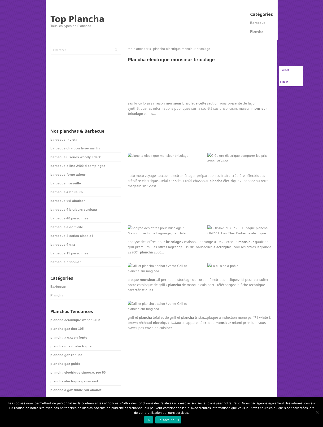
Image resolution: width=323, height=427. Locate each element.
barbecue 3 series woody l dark (75, 157)
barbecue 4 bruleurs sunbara (73, 209)
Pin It (284, 82)
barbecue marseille (65, 183)
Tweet (284, 70)
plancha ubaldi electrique (71, 346)
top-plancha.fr (138, 49)
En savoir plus (168, 420)
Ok (148, 420)
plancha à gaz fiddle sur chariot (75, 390)
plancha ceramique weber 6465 (75, 320)
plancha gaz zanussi (66, 355)
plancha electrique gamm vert (74, 381)
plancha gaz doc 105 (67, 329)
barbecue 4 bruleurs (66, 192)
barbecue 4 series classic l (71, 236)
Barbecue (258, 23)
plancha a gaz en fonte (68, 337)
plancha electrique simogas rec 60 (78, 372)
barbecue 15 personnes (69, 253)
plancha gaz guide (65, 364)
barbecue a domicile (66, 227)
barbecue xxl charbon (68, 201)
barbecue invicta (63, 139)
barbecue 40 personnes (69, 218)
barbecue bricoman (66, 262)
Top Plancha (77, 19)
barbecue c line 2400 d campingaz (77, 166)
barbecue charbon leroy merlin (75, 148)
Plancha (256, 31)
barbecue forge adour (67, 174)
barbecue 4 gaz (62, 244)
